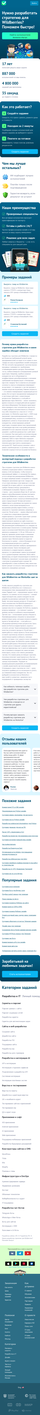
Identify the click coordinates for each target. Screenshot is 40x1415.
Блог (6, 1329)
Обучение (28, 1294)
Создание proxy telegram (11, 887)
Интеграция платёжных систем (14, 1080)
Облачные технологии (11, 1194)
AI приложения (8, 1131)
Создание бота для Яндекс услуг (13, 890)
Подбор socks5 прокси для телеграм (15, 894)
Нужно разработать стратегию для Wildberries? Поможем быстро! (17, 1239)
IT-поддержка (7, 1203)
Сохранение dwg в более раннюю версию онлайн (19, 930)
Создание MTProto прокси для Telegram (16, 934)
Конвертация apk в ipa (10, 946)
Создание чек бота (8, 938)
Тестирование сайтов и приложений (16, 1103)
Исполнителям (30, 1297)
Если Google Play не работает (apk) (20, 1267)
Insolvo (7, 1332)
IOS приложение (8, 1122)
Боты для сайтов (9, 1222)
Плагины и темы (8, 1171)
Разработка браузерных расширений (16, 1144)
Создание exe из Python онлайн (13, 820)
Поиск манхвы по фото (10, 899)
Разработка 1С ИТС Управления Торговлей (17, 869)
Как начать (9, 1287)
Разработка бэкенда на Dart (12, 848)
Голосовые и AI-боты (10, 1230)
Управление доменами (11, 1186)
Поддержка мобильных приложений (16, 1139)
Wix (3, 1162)
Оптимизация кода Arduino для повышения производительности (17, 853)
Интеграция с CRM (9, 1226)
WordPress (6, 1154)
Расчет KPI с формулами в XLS (13, 832)
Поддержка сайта (9, 1044)
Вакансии (8, 1325)
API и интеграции (9, 1063)
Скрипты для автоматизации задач (16, 1021)
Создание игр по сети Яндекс (12, 874)
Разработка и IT (10, 1354)
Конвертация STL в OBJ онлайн (13, 807)
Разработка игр (8, 1049)
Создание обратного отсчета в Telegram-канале (19, 921)
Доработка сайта (9, 1036)
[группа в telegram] (20, 1253)
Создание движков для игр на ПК (14, 827)
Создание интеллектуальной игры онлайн (16, 840)
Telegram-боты (8, 1213)
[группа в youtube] (28, 1253)
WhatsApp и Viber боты (11, 1217)
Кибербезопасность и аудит (13, 1198)
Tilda (4, 1158)
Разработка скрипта (10, 1017)
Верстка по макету (9, 1091)
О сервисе (28, 1291)
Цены (7, 1291)
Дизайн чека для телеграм (11, 926)
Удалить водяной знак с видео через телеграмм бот (19, 916)
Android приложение (10, 1127)
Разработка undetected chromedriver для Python (19, 823)
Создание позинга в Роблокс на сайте (15, 903)
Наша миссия (29, 1319)
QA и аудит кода (8, 1112)
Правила (28, 1304)
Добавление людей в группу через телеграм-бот (19, 951)
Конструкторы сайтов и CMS (16, 1148)
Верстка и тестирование (14, 1085)
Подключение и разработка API (15, 1072)
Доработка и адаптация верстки (15, 1095)
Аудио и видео (10, 1361)
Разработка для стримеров (13, 1053)
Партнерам (29, 1301)
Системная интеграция (11, 1076)
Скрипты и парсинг (11, 1003)
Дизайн (7, 1357)
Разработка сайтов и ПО (10, 1236)
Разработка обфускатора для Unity (14, 859)
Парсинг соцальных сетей (12, 1013)
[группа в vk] (12, 1253)
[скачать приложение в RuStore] (32, 1264)
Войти (34, 3)
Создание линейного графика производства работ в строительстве (20, 864)
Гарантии (8, 1300)
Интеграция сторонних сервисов (15, 1067)
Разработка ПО (8, 1040)
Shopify (5, 1167)
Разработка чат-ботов (13, 1207)
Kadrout (7, 1335)
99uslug (7, 1339)
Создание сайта (8, 1031)
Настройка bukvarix (9, 844)
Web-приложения (9, 1135)
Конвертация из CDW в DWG (12, 907)
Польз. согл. (29, 1326)
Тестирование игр (9, 1108)
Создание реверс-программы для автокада (17, 815)
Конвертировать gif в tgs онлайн (13, 942)
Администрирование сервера (13, 1181)
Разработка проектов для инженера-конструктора (20, 836)
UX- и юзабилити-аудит (11, 1099)
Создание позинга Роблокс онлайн (14, 911)
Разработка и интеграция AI (16, 1058)
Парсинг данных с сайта (11, 1008)
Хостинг (5, 1190)
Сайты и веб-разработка (14, 1026)
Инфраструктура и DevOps (15, 1176)
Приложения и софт (12, 1117)
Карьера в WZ (30, 1323)
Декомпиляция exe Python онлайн (14, 811)
